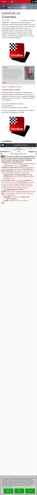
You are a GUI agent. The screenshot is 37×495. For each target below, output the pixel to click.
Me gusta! (24, 20)
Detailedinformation (8, 491)
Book (6, 148)
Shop (4, 1)
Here (28, 482)
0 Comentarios (31, 20)
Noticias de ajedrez (17, 7)
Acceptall (30, 491)
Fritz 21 (5, 67)
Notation (18, 148)
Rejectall (19, 491)
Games (30, 148)
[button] (12, 1)
